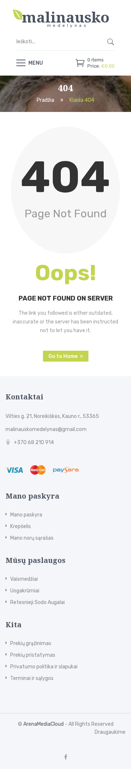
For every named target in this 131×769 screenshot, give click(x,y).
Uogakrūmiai (24, 591)
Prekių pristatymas (32, 655)
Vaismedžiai (24, 579)
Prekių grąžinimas (30, 643)
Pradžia (45, 100)
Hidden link (65, 12)
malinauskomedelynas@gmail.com (46, 429)
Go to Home (63, 356)
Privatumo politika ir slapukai (44, 667)
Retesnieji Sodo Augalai (37, 602)
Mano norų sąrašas (31, 538)
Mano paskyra (26, 515)
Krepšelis (20, 526)
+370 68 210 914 (34, 442)
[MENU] (20, 62)
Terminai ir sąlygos (31, 678)
